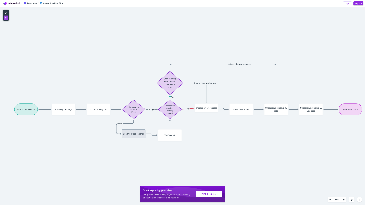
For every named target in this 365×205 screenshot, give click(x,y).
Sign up (358, 3)
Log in (347, 3)
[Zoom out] (330, 199)
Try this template (209, 194)
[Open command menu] (351, 199)
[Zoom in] (343, 199)
